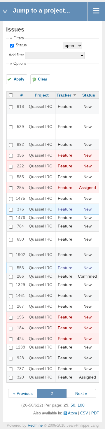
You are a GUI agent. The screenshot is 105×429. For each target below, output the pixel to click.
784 (20, 226)
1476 (20, 217)
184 (20, 327)
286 (20, 276)
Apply (19, 79)
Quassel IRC (40, 106)
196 (20, 317)
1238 (20, 347)
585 (20, 176)
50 (73, 405)
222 (20, 166)
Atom (72, 413)
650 (20, 239)
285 (20, 187)
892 (20, 144)
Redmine (35, 425)
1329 (20, 284)
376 (20, 209)
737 (20, 368)
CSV (84, 413)
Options (20, 64)
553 (20, 267)
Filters (18, 38)
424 (20, 338)
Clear (42, 79)
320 (20, 377)
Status (21, 45)
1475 (20, 198)
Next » (81, 393)
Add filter (16, 55)
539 (20, 126)
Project (42, 95)
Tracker (64, 95)
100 (81, 405)
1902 (20, 254)
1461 (20, 295)
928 (20, 358)
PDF (95, 413)
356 (20, 155)
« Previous (23, 393)
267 (20, 306)
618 (20, 106)
